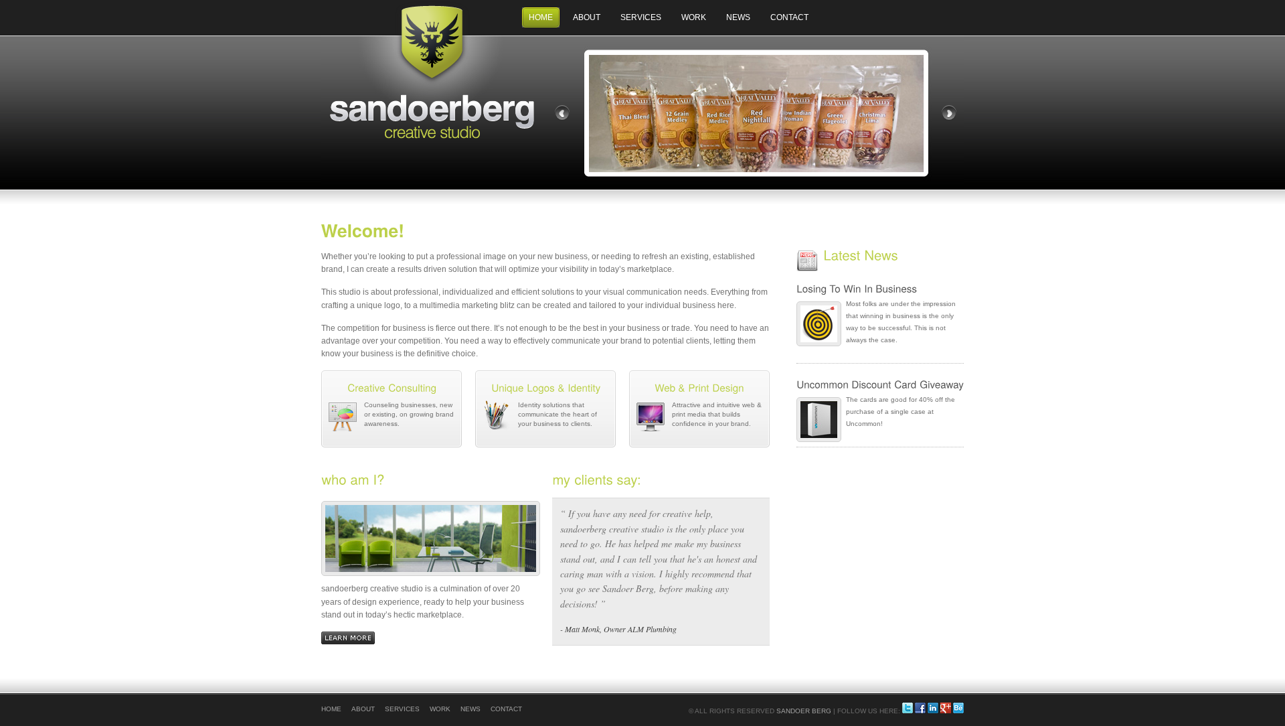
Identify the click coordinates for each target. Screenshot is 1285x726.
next (949, 113)
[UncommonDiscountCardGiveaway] (880, 385)
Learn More (348, 638)
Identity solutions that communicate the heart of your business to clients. (557, 414)
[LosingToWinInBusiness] (880, 290)
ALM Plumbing (652, 629)
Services (640, 17)
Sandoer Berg (803, 711)
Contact (789, 17)
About (586, 17)
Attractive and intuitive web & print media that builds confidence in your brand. (717, 414)
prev (562, 113)
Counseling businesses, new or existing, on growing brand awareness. (409, 414)
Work (693, 17)
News (738, 17)
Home (541, 17)
